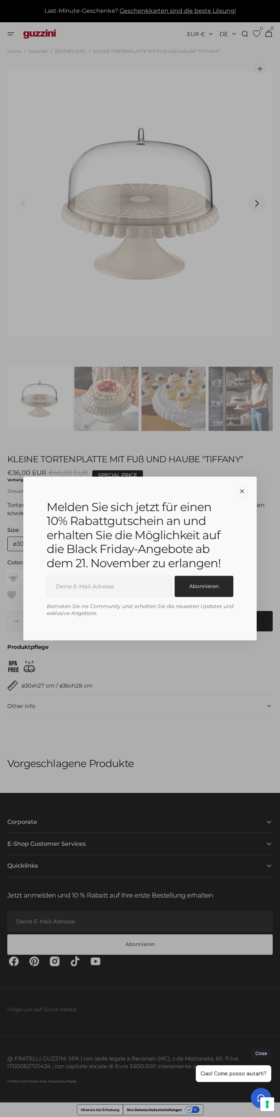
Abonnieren (204, 586)
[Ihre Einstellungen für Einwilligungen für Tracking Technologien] (267, 1104)
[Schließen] (242, 491)
